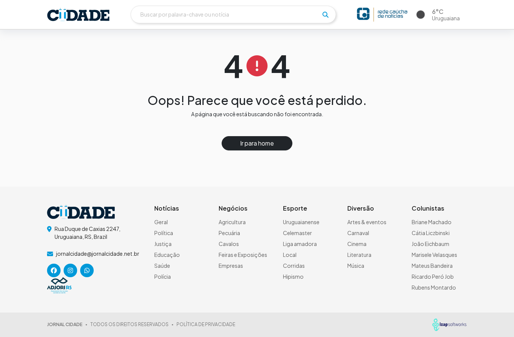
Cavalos (229, 243)
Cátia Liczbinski (431, 232)
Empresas (231, 265)
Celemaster (297, 232)
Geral (161, 222)
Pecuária (229, 232)
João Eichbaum (430, 243)
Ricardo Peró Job (433, 276)
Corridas (294, 265)
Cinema (356, 243)
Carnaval (358, 232)
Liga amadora (300, 243)
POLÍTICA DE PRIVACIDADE (205, 324)
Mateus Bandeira (432, 265)
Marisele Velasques (434, 254)
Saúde (162, 265)
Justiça (163, 243)
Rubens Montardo (434, 287)
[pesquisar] (325, 14)
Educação (167, 254)
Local (290, 254)
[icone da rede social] (54, 270)
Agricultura (232, 222)
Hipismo (293, 276)
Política (163, 232)
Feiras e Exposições (243, 254)
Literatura (359, 254)
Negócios (233, 208)
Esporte (295, 208)
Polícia (162, 276)
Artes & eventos (366, 222)
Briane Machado (432, 222)
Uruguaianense (301, 222)
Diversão (360, 208)
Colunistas (428, 208)
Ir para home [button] (257, 143)
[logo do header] (78, 14)
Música (355, 265)
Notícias (166, 208)
